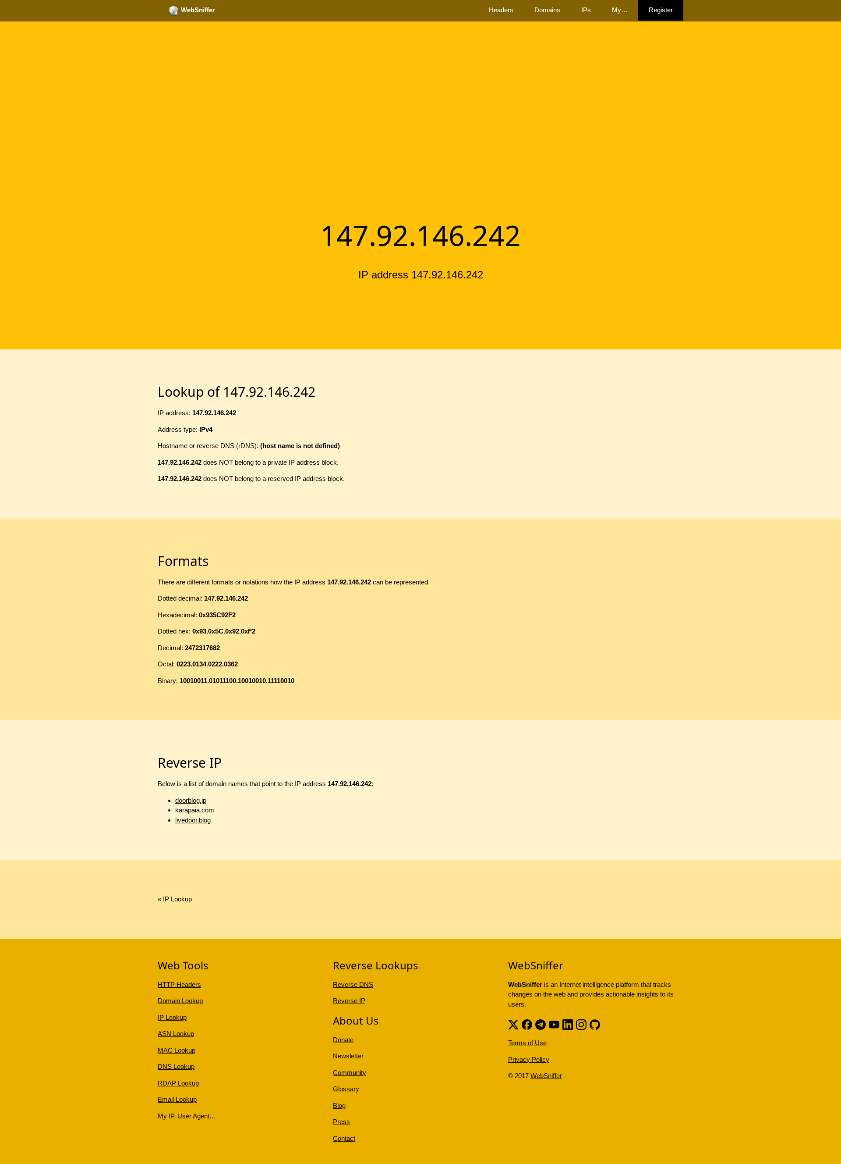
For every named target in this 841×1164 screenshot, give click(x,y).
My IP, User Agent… (187, 1116)
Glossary (346, 1089)
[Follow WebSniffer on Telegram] (540, 1023)
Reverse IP (349, 1000)
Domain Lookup (180, 1000)
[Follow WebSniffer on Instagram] (581, 1023)
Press (341, 1121)
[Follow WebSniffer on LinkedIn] (567, 1023)
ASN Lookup (176, 1033)
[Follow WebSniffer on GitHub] (595, 1023)
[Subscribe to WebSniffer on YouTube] (554, 1023)
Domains (547, 10)
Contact (344, 1138)
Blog (339, 1105)
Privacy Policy (528, 1059)
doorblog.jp (190, 800)
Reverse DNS (353, 984)
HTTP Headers (179, 984)
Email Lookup (177, 1099)
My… (620, 10)
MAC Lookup (176, 1050)
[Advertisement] (420, 146)
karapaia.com (194, 810)
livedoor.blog (193, 820)
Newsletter (348, 1056)
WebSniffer (546, 1075)
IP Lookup (177, 899)
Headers (501, 10)
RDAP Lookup (178, 1083)
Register (661, 10)
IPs (586, 10)
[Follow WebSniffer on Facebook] (527, 1023)
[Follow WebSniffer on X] (513, 1023)
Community (349, 1072)
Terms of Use (527, 1043)
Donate (343, 1039)
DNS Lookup (176, 1066)
